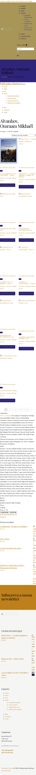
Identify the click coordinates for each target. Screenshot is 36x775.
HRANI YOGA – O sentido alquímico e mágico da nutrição (27, 175)
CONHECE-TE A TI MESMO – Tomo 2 (6, 282)
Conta (6, 719)
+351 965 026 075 (7, 750)
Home (3, 77)
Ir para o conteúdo (5, 1)
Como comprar (13, 705)
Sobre (6, 695)
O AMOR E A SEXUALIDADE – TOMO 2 (27, 282)
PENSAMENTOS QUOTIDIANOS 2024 (7, 336)
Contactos (8, 716)
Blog (6, 714)
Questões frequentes (15, 702)
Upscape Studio (5, 771)
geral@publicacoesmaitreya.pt (9, 746)
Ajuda (6, 700)
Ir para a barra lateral (17, 1)
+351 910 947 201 (7, 753)
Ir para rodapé (28, 1)
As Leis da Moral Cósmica (8, 391)
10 (27, 410)
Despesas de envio (14, 707)
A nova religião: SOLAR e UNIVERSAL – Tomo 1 (8, 174)
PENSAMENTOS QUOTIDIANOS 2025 (25, 229)
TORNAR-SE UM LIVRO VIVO (8, 229)
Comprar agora (7, 185)
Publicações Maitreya (7, 768)
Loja (6, 77)
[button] (7, 167)
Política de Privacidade (15, 709)
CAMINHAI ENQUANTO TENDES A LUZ (27, 338)
